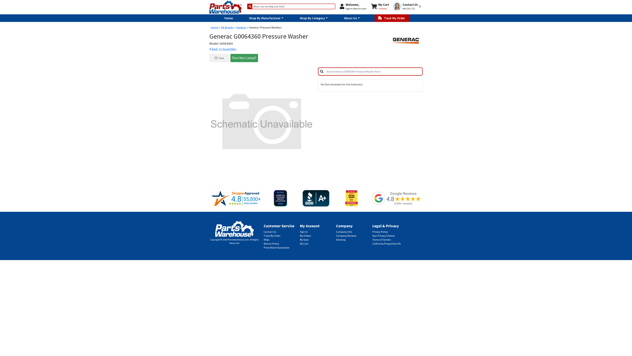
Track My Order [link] (272, 235)
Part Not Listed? (244, 58)
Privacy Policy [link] (380, 231)
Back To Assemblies (223, 49)
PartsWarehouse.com (238, 239)
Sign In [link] (304, 231)
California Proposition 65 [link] (386, 243)
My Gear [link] (304, 239)
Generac (241, 27)
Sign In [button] (349, 8)
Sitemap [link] (341, 239)
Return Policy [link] (271, 243)
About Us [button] (350, 18)
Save (221, 58)
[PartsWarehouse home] (225, 6)
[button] (407, 6)
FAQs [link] (266, 239)
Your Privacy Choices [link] (383, 235)
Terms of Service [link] (381, 239)
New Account (360, 8)
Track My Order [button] (395, 18)
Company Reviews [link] (346, 235)
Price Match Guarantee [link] (276, 247)
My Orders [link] (305, 235)
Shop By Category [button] (312, 18)
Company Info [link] (344, 231)
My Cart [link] (304, 243)
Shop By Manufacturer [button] (265, 18)
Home (228, 18)
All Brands (227, 27)
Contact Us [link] (270, 231)
